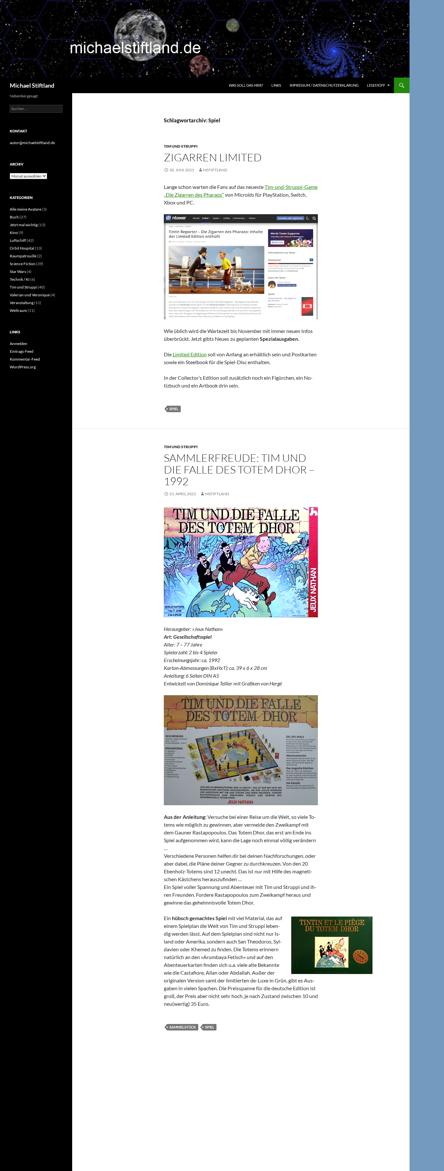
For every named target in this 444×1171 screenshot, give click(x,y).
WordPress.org (23, 366)
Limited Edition (190, 354)
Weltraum (18, 310)
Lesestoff (376, 85)
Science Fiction (22, 263)
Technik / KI (20, 279)
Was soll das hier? (246, 85)
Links (276, 85)
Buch (14, 217)
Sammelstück (182, 1027)
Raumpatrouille (23, 255)
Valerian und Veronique (30, 294)
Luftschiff (18, 240)
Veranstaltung (21, 302)
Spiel (173, 409)
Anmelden (18, 343)
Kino (14, 232)
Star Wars (18, 271)
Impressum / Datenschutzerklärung (324, 85)
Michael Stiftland (32, 85)
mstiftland (215, 169)
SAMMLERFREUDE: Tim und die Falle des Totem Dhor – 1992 (239, 469)
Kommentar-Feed (25, 359)
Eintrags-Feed (21, 351)
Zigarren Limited (213, 157)
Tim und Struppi (181, 146)
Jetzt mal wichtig (24, 224)
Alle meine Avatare (25, 209)
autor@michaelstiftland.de (32, 142)
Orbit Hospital (22, 248)
